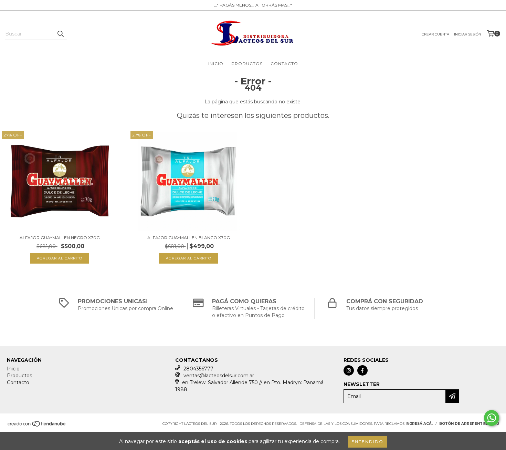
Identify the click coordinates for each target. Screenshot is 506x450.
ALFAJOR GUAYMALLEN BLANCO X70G (188, 237)
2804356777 (198, 369)
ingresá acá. (419, 423)
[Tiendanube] (37, 425)
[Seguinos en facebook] (362, 370)
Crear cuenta (435, 34)
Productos (247, 63)
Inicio (215, 63)
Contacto (284, 63)
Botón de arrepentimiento (469, 423)
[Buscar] (60, 34)
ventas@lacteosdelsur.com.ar (218, 375)
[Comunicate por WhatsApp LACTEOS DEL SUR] (491, 418)
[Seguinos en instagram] (349, 370)
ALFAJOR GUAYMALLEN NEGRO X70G (60, 237)
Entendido (367, 441)
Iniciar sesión (467, 34)
